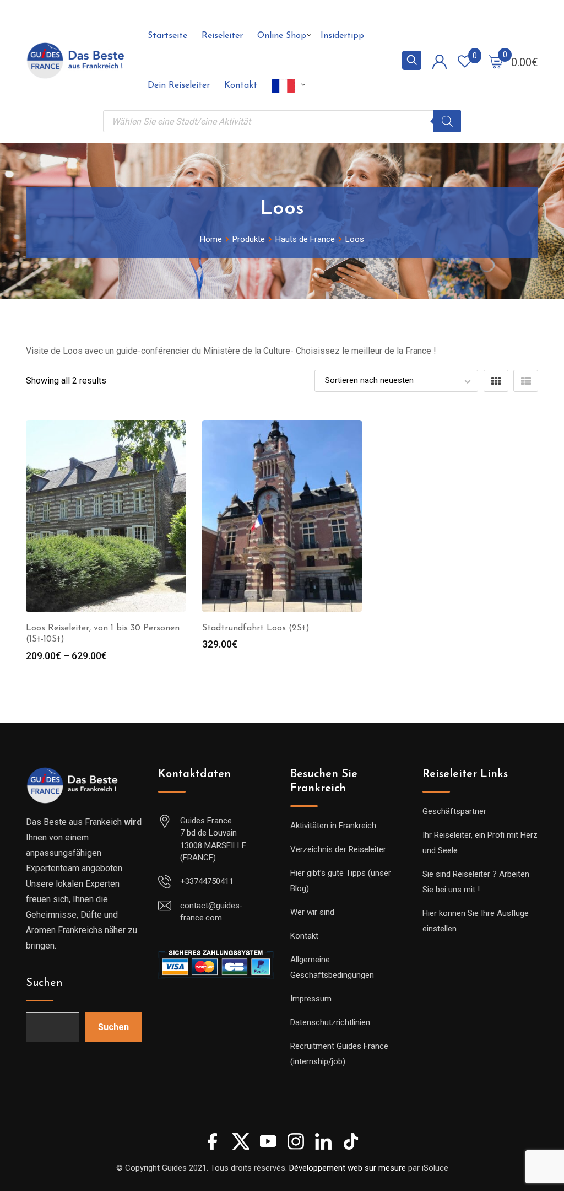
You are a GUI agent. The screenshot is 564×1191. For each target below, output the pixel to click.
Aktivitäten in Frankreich (333, 826)
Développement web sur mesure (347, 1168)
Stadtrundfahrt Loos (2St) (256, 628)
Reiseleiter (222, 35)
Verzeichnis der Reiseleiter (338, 849)
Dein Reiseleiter (179, 85)
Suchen (44, 983)
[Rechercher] (447, 121)
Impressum (311, 999)
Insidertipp (342, 35)
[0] (496, 61)
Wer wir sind (312, 912)
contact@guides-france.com (211, 912)
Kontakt (240, 85)
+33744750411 (207, 881)
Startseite (167, 35)
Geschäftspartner (454, 811)
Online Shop (281, 35)
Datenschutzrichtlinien (330, 1022)
